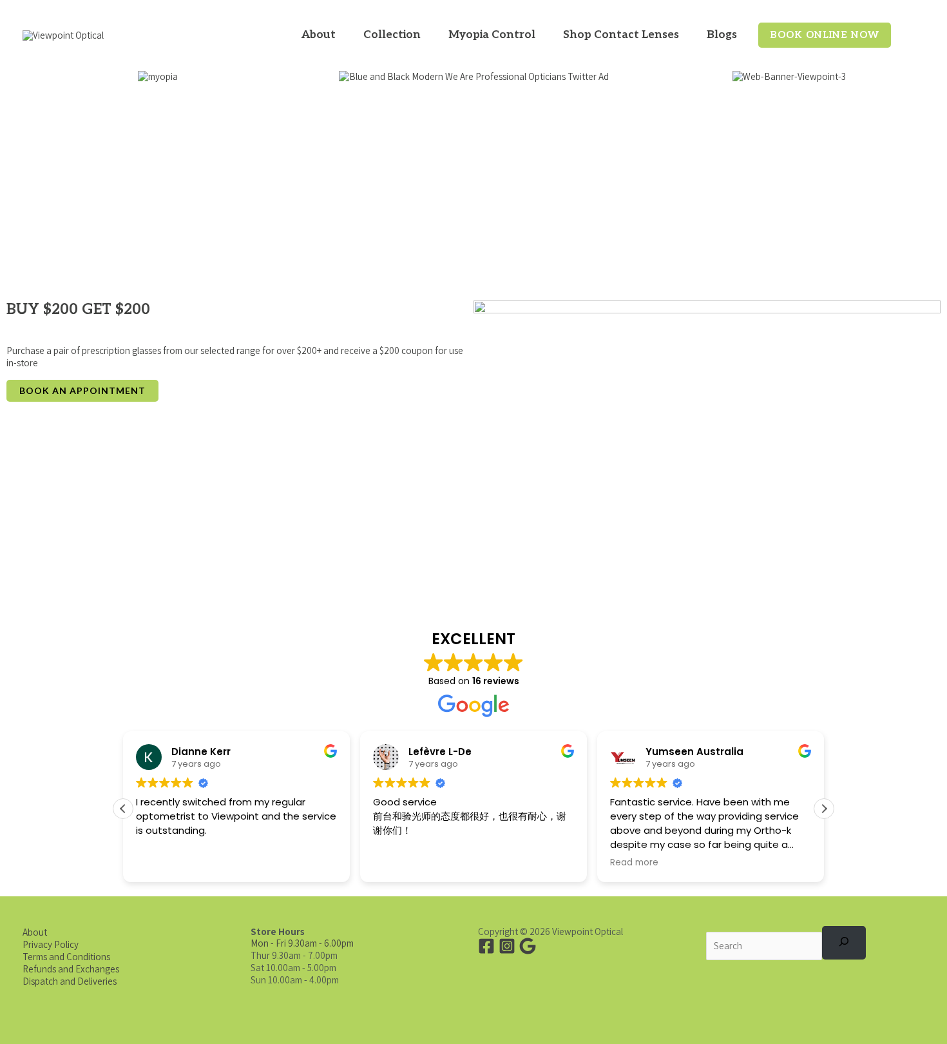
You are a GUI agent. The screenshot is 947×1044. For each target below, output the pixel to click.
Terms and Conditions (66, 956)
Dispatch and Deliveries (70, 981)
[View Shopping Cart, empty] (914, 35)
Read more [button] (634, 863)
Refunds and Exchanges (71, 969)
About (35, 932)
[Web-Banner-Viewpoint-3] (789, 76)
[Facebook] (486, 946)
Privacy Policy (51, 944)
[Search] (844, 943)
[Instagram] (507, 946)
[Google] (527, 946)
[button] (341, 34)
